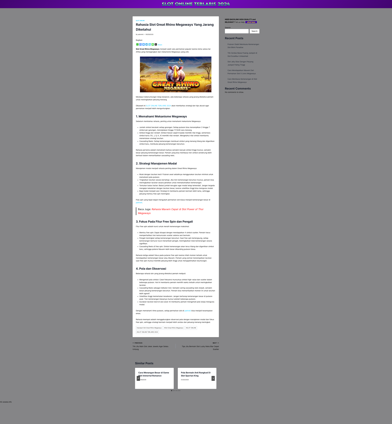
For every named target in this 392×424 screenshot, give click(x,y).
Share (160, 45)
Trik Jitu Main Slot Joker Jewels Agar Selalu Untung (150, 346)
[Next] (213, 378)
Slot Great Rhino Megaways (173, 328)
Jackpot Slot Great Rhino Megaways (149, 328)
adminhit (141, 34)
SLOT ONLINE (140, 20)
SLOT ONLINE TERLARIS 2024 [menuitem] (158, 106)
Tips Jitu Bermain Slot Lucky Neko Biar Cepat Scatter (200, 346)
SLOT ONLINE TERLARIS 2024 (147, 332)
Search (228, 28)
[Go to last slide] (138, 378)
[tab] (171, 390)
